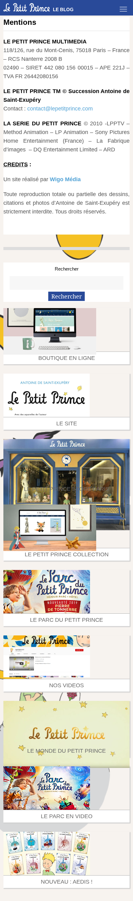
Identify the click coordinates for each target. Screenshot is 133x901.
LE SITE (66, 423)
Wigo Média (65, 179)
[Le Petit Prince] (26, 7)
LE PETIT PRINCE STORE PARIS (66, 489)
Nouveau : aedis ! (66, 882)
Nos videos (66, 685)
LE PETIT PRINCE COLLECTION (67, 554)
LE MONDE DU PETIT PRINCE (66, 751)
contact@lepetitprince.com (60, 108)
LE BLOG (63, 9)
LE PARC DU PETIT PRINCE (66, 620)
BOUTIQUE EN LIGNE (66, 358)
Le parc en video (66, 816)
